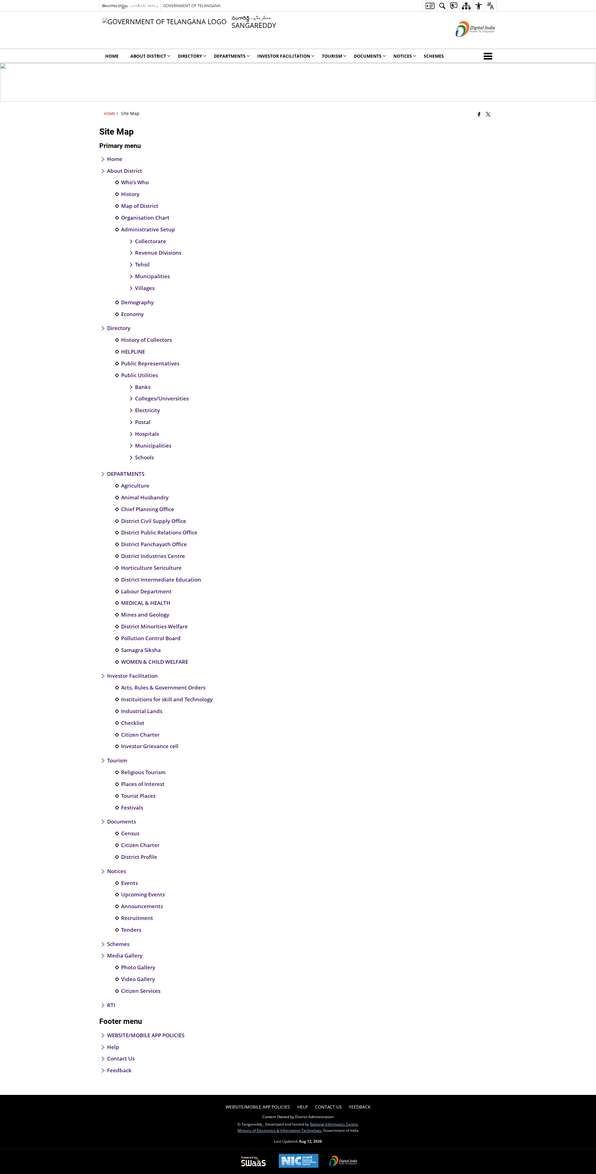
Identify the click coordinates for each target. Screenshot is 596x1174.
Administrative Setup (148, 229)
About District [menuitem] (148, 56)
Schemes (118, 944)
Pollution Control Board (151, 638)
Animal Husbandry (145, 497)
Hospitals (147, 434)
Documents (121, 821)
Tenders (131, 929)
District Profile (139, 857)
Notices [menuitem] (402, 56)
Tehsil (142, 264)
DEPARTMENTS (125, 474)
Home (114, 159)
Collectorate (150, 241)
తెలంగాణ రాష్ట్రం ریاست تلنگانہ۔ (130, 5)
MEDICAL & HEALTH (145, 603)
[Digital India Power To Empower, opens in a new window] (343, 1161)
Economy (132, 314)
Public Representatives (150, 363)
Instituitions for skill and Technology (167, 699)
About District (124, 170)
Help (113, 1047)
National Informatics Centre (334, 1124)
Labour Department (146, 591)
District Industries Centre (153, 556)
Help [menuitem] (302, 1107)
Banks (143, 387)
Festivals (132, 807)
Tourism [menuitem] (332, 56)
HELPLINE (133, 351)
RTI (111, 1005)
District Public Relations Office (159, 532)
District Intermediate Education (161, 579)
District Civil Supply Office (153, 521)
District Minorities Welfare (154, 626)
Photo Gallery (138, 967)
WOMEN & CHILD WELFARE (154, 661)
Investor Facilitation (132, 675)
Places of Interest (143, 784)
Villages (145, 288)
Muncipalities (152, 276)
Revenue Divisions (158, 252)
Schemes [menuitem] (434, 56)
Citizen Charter (140, 734)
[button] (489, 56)
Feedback (119, 1070)
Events (129, 883)
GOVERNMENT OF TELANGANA (191, 5)
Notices (116, 871)
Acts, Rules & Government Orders (163, 687)
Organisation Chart (145, 217)
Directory (118, 328)
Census (130, 833)
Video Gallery (138, 979)
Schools (144, 457)
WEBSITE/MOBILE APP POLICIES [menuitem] (258, 1107)
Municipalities (153, 445)
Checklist (132, 723)
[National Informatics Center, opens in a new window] (298, 1161)
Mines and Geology (145, 614)
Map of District (139, 206)
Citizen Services (140, 991)
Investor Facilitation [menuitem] (283, 56)
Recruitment (137, 918)
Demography (137, 302)
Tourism (117, 760)
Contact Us (121, 1058)
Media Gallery (124, 955)
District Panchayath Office (154, 544)
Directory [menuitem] (190, 56)
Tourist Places (138, 795)
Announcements (142, 906)
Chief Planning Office (147, 509)
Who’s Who (135, 182)
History (130, 194)
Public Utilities (139, 375)
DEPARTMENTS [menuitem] (230, 56)
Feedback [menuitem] (360, 1107)
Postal (143, 422)
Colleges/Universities (162, 398)
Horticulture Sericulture (151, 568)
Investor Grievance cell (149, 746)
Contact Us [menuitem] (328, 1107)
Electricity (147, 410)
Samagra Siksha (141, 650)
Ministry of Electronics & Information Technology (279, 1130)
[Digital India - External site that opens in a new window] (468, 42)
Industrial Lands (141, 711)
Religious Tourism (143, 772)
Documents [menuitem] (368, 56)
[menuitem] (429, 5)
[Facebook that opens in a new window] (479, 114)
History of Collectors (146, 340)
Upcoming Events (143, 894)
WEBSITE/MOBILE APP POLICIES (145, 1035)
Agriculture (135, 485)
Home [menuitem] (112, 56)
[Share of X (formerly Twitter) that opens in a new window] (488, 114)
